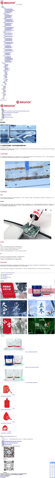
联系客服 (20, 4)
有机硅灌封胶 (6, 64)
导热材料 (8, 112)
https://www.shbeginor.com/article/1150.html (9, 272)
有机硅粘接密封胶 (7, 68)
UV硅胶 (6, 80)
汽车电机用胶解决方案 (8, 45)
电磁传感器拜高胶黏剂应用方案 (9, 42)
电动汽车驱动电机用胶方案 (8, 15)
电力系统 (4, 26)
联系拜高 (3, 98)
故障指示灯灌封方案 (7, 60)
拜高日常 (4, 92)
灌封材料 (4, 63)
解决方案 (3, 7)
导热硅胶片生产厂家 (14, 436)
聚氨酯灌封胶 (6, 65)
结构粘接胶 (6, 67)
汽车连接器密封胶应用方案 (8, 40)
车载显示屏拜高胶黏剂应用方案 (9, 9)
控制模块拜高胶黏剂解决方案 (9, 49)
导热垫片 (6, 72)
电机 (3, 44)
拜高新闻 (4, 87)
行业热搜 (4, 86)
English (2, 0)
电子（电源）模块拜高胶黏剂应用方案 (10, 10)
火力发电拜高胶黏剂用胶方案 (9, 28)
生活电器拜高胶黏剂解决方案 (9, 34)
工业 (3, 48)
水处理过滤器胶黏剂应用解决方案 (9, 21)
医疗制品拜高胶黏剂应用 (8, 52)
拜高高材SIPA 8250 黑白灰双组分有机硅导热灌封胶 (32, 367)
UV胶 (4, 78)
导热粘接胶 (6, 71)
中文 (0, 0)
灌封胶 (3, 6)
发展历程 (4, 94)
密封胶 (6, 436)
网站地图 (21, 474)
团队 (11, 117)
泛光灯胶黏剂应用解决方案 (8, 61)
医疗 (3, 51)
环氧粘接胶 (6, 69)
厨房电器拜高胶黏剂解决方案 (9, 33)
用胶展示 (4, 90)
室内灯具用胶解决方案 (8, 56)
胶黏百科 (4, 88)
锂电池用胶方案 (7, 14)
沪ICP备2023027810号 (17, 474)
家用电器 (4, 32)
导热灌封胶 (6, 74)
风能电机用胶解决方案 (8, 46)
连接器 (4, 37)
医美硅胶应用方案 (7, 53)
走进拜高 (3, 117)
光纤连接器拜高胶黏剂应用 (8, 38)
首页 (2, 5)
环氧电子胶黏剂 (5, 275)
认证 (3, 96)
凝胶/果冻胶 (4, 75)
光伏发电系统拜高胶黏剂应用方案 (9, 27)
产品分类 (3, 440)
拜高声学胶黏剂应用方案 (8, 25)
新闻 (5, 143)
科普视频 (4, 91)
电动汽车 (4, 13)
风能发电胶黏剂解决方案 (8, 29)
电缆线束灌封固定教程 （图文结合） (7, 274)
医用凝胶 (6, 77)
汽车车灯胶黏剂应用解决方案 (9, 59)
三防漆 (6, 83)
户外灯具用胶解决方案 (8, 57)
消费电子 (4, 22)
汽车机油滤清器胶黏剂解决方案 (9, 19)
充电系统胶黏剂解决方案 (8, 17)
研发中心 (4, 95)
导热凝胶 (6, 73)
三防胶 (10, 436)
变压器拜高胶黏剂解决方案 (8, 50)
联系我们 (3, 445)
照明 (3, 55)
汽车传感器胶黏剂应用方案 (8, 11)
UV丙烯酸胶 (6, 79)
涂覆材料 (4, 82)
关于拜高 (3, 437)
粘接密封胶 (5, 112)
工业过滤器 (4, 18)
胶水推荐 (3, 114)
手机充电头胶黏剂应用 (8, 24)
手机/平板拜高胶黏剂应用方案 (9, 23)
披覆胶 (6, 84)
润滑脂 (15, 112)
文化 (3, 97)
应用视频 (3, 443)
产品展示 (3, 115)
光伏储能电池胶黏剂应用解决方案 (9, 30)
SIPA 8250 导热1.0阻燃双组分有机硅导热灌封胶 (31, 382)
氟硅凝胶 (6, 76)
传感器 (4, 41)
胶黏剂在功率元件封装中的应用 (9, 36)
